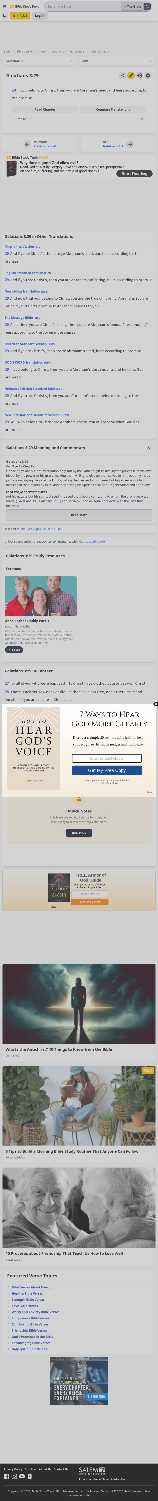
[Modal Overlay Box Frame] (79, 750)
